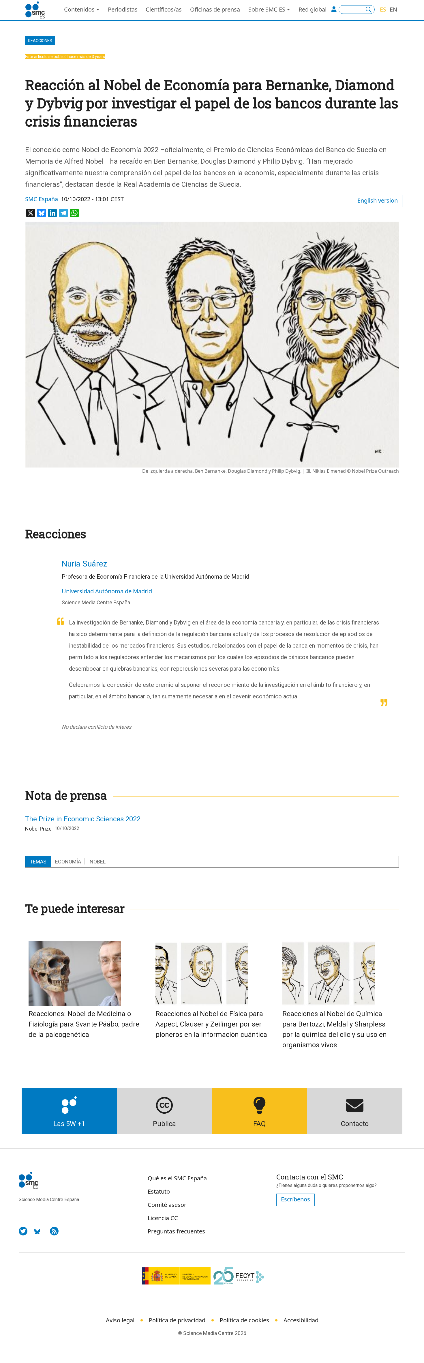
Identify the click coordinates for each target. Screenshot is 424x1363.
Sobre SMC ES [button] (266, 9)
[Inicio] (37, 10)
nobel (98, 862)
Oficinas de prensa (215, 9)
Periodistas (123, 9)
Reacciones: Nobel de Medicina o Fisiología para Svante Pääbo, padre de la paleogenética (84, 1024)
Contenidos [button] (79, 9)
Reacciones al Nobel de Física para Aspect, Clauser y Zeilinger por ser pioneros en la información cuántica (211, 1024)
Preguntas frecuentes (176, 1231)
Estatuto (159, 1191)
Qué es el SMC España (177, 1178)
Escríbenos (295, 1199)
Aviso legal (120, 1320)
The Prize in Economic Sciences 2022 (82, 819)
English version (377, 200)
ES (383, 9)
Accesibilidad (301, 1320)
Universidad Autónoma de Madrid (107, 591)
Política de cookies (244, 1320)
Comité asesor (167, 1205)
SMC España (41, 199)
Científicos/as (164, 9)
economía (68, 862)
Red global (313, 9)
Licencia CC (163, 1218)
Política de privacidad (177, 1320)
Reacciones (40, 40)
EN (393, 9)
